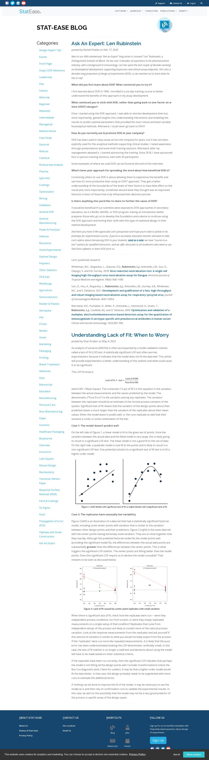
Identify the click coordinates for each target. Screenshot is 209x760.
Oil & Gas (44, 276)
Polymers (44, 263)
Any (41, 317)
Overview (44, 445)
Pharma (43, 171)
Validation (45, 205)
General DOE (46, 212)
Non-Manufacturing (50, 411)
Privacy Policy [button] (137, 754)
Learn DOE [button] (135, 11)
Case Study (45, 137)
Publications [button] (167, 11)
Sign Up (158, 740)
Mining (43, 198)
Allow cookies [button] (194, 754)
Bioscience (45, 243)
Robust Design (47, 465)
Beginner (44, 104)
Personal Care (47, 404)
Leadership (45, 77)
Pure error (45, 452)
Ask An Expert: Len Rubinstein (106, 43)
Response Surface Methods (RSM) (49, 492)
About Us (23, 725)
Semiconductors (48, 297)
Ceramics (44, 425)
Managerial (45, 124)
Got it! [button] (177, 754)
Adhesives (45, 371)
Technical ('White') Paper (49, 481)
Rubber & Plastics (49, 303)
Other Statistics (48, 270)
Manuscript (45, 384)
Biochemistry (46, 472)
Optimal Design (48, 256)
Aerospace (45, 310)
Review (43, 330)
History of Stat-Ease (28, 730)
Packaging (45, 351)
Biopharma (45, 438)
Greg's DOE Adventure (52, 70)
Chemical (44, 158)
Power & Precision (49, 229)
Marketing (45, 344)
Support (161, 3)
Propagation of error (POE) (51, 523)
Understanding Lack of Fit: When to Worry (120, 335)
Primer (43, 324)
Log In (193, 3)
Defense (44, 236)
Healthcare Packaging (51, 431)
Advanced (44, 111)
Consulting (151, 11)
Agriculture (45, 290)
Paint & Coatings (48, 501)
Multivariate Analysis (51, 164)
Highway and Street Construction (50, 534)
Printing (44, 357)
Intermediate (46, 117)
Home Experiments (50, 250)
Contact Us (177, 3)
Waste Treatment (49, 364)
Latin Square (46, 458)
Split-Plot (44, 178)
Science (43, 90)
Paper (42, 418)
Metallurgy (45, 283)
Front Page (45, 63)
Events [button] (183, 11)
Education (44, 391)
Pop (41, 84)
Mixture (43, 151)
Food (42, 514)
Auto (42, 378)
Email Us (67, 730)
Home (42, 337)
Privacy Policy (26, 735)
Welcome (44, 97)
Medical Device (47, 131)
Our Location (69, 725)
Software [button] (120, 11)
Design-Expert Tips (50, 50)
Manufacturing (47, 398)
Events (43, 57)
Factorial (44, 144)
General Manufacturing (47, 221)
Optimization (46, 191)
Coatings (44, 185)
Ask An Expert (47, 543)
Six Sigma (44, 507)
